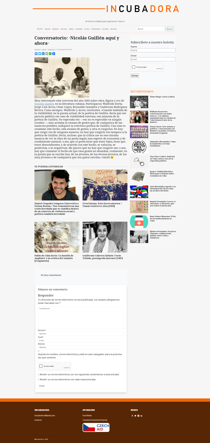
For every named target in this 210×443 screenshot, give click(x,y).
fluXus (87, 29)
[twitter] (135, 415)
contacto (38, 420)
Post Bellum (87, 415)
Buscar (169, 29)
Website (41, 344)
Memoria (51, 49)
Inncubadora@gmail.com (44, 415)
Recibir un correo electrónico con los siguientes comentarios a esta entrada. (79, 374)
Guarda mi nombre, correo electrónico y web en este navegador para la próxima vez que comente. (80, 356)
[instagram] (138, 415)
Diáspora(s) (95, 29)
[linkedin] (141, 415)
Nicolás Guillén (44, 103)
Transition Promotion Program (95, 420)
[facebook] (132, 415)
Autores (105, 29)
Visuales (63, 29)
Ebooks (47, 29)
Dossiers (79, 29)
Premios (55, 29)
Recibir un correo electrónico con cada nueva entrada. (68, 379)
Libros (71, 29)
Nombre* (42, 330)
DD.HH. (40, 29)
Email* (40, 337)
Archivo (113, 29)
